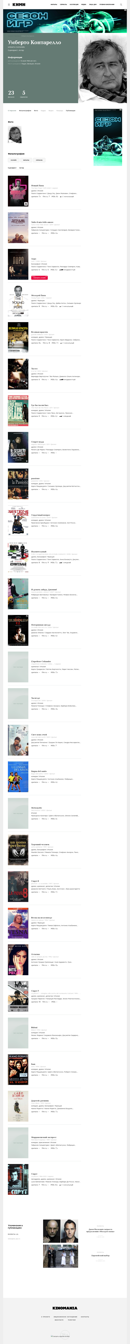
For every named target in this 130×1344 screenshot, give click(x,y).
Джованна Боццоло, (65, 1108)
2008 (69, 554)
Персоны (17, 36)
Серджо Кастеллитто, (54, 633)
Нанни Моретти (37, 1108)
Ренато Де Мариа (38, 450)
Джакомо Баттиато (38, 889)
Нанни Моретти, (50, 1108)
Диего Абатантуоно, (57, 816)
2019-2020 (47, 188)
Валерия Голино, (74, 230)
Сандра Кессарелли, (72, 742)
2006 (50, 627)
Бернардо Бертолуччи (39, 376)
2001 (48, 737)
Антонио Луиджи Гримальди (42, 962)
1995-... (77, 993)
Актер (21, 50)
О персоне (12, 111)
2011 (51, 408)
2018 (38, 261)
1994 (37, 1067)
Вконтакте (59, 1320)
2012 (39, 371)
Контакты (85, 1317)
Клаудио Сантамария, (59, 230)
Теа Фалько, (54, 376)
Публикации (70, 111)
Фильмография (25, 111)
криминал (35, 667)
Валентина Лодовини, (70, 450)
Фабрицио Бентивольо (40, 595)
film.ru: (46, 196)
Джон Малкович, (62, 193)
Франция (41, 300)
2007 (52, 592)
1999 (45, 847)
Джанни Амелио (37, 633)
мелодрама (35, 1179)
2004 (44, 700)
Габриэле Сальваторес (40, 230)
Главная (10, 36)
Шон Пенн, (51, 413)
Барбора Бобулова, (68, 706)
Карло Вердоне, (66, 340)
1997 (51, 883)
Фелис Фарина (37, 1035)
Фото (36, 111)
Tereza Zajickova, (54, 925)
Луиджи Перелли (38, 999)
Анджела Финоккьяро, (53, 1035)
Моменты (13, 1234)
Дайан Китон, (61, 303)
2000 (46, 774)
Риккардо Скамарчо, (68, 267)
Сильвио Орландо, (55, 486)
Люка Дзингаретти (73, 889)
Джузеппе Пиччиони (39, 742)
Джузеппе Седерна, (70, 1035)
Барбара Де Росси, (67, 1182)
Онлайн (14, 160)
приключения (44, 1142)
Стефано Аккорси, (53, 706)
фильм (57, 225)
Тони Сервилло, (53, 267)
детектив (49, 886)
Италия (40, 191)
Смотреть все (13, 1239)
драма (33, 191)
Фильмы (54, 4)
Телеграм (72, 1320)
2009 (49, 517)
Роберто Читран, (70, 1072)
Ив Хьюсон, (60, 413)
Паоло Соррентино (38, 193)
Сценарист (13, 50)
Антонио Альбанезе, (59, 523)
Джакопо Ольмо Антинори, (69, 376)
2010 (41, 481)
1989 (48, 1140)
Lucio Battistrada (37, 1182)
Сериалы (63, 4)
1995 (38, 1030)
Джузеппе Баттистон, (71, 486)
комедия (34, 337)
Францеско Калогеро (39, 816)
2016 (43, 298)
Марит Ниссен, (68, 669)
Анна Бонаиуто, (66, 559)
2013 (46, 334)
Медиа (83, 4)
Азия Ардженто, (61, 962)
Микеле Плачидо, (52, 852)
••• (46, 276)
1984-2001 (43, 1176)
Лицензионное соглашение (65, 1317)
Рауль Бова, (52, 889)
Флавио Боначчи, (70, 595)
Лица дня (93, 4)
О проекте (45, 1317)
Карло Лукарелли (38, 669)
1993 (42, 1103)
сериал (55, 188)
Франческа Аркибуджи (40, 523)
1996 (46, 920)
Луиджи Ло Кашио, (56, 742)
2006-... (51, 664)
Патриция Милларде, (54, 999)
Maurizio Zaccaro (37, 852)
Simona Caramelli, (71, 816)
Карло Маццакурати (39, 486)
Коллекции (74, 4)
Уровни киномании (106, 4)
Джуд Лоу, (51, 193)
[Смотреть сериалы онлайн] (65, 1337)
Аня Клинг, (61, 889)
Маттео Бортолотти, (54, 669)
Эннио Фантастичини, (71, 999)
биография (35, 264)
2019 (51, 225)
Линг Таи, (66, 633)
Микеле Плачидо (37, 706)
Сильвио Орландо (74, 303)
